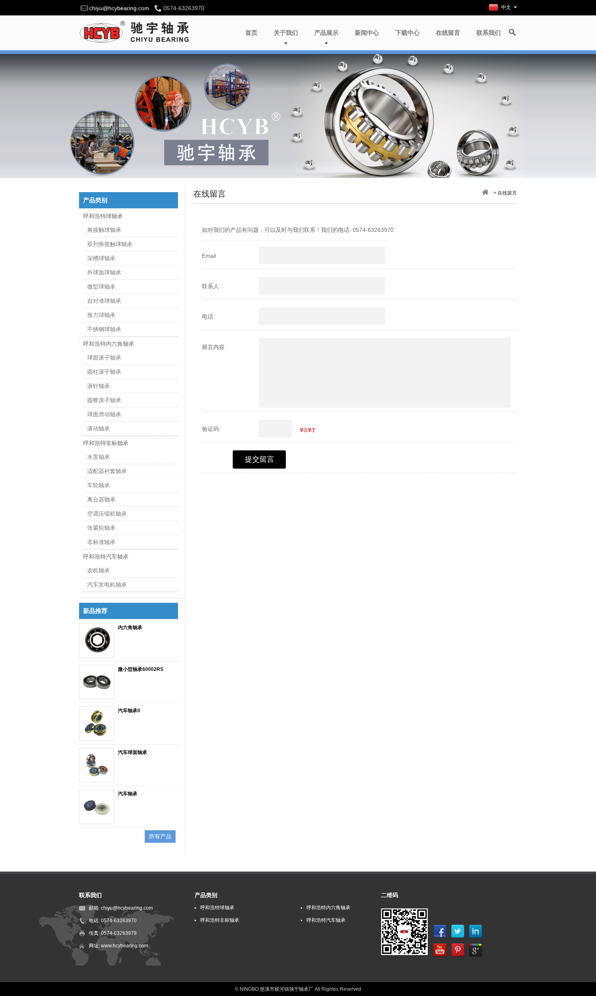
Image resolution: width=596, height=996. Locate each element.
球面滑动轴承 (104, 414)
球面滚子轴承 (104, 357)
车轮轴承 (98, 485)
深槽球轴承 (101, 258)
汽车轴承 (127, 794)
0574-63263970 (119, 920)
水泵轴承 (98, 457)
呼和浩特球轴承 (103, 216)
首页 (251, 32)
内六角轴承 (130, 627)
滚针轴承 (98, 386)
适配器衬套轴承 (107, 471)
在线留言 (448, 32)
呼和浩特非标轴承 (106, 443)
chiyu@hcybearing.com (119, 8)
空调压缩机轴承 (107, 513)
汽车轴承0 (129, 710)
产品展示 (326, 32)
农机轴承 (98, 570)
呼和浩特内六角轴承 (108, 344)
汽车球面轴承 (132, 752)
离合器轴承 (101, 499)
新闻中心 (367, 32)
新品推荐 (95, 610)
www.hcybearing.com (124, 946)
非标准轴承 (101, 542)
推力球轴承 (101, 315)
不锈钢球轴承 (104, 329)
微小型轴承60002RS (140, 669)
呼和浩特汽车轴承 (106, 556)
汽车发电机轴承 (107, 584)
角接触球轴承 (104, 230)
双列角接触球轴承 (110, 244)
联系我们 (488, 32)
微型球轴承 (101, 286)
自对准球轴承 (104, 301)
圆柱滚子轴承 (104, 371)
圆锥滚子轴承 (104, 400)
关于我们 (286, 32)
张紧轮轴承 (101, 528)
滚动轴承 (98, 428)
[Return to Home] (484, 193)
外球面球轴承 (104, 272)
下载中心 (407, 32)
